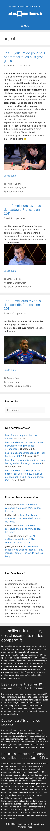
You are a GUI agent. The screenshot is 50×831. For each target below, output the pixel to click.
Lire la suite (10, 175)
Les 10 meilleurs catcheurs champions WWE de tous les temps (23, 507)
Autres (10, 184)
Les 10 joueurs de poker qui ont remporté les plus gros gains (24, 57)
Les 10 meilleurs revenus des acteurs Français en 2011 (22, 209)
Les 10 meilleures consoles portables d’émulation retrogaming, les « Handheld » (24, 445)
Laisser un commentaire (19, 286)
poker (24, 187)
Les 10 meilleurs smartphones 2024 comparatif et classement (20, 539)
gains (17, 187)
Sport (18, 184)
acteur (10, 283)
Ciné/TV (11, 279)
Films (19, 279)
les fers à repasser (27, 655)
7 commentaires (15, 191)
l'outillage (20, 801)
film (24, 283)
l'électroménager (12, 798)
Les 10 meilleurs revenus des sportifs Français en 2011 (22, 304)
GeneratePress (25, 827)
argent (10, 187)
